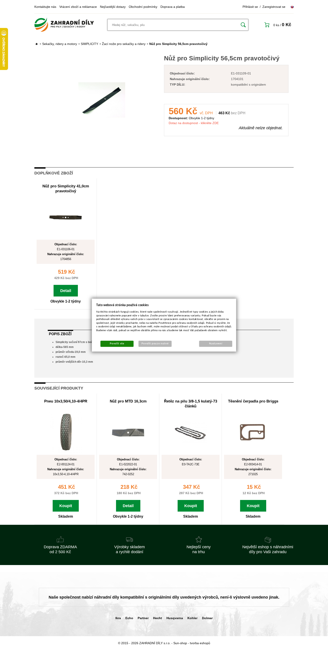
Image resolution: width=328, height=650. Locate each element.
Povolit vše (117, 343)
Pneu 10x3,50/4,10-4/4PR (65, 401)
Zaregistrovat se (273, 6)
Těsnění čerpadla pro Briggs (253, 401)
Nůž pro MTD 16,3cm (128, 401)
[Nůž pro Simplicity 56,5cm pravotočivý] (101, 100)
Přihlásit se (250, 6)
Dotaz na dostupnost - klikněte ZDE (194, 123)
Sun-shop (180, 643)
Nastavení (215, 343)
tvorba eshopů (200, 643)
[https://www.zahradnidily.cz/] (64, 25)
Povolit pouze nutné (154, 343)
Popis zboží (60, 334)
